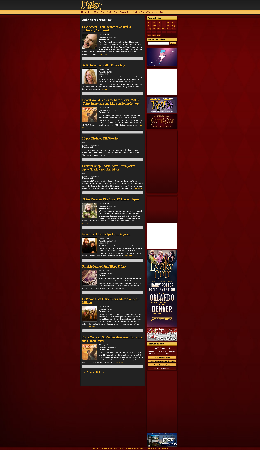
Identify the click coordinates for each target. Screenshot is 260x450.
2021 (173, 22)
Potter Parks (147, 12)
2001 (154, 35)
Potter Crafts (106, 12)
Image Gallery (133, 12)
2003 (173, 32)
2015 (173, 26)
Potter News (93, 12)
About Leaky (160, 12)
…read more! (102, 54)
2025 (154, 22)
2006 (159, 32)
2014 (149, 29)
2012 (159, 29)
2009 (173, 29)
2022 (168, 22)
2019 (154, 26)
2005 (163, 32)
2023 (163, 22)
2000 (159, 35)
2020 (149, 26)
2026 (149, 22)
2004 (168, 32)
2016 (168, 26)
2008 (149, 32)
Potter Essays (120, 12)
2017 (163, 26)
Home (84, 12)
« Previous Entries (94, 371)
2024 (159, 22)
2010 (168, 29)
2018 (159, 26)
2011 (163, 29)
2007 (154, 32)
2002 (149, 35)
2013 (154, 29)
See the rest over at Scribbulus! (162, 368)
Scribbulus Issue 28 (162, 348)
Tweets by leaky (153, 195)
